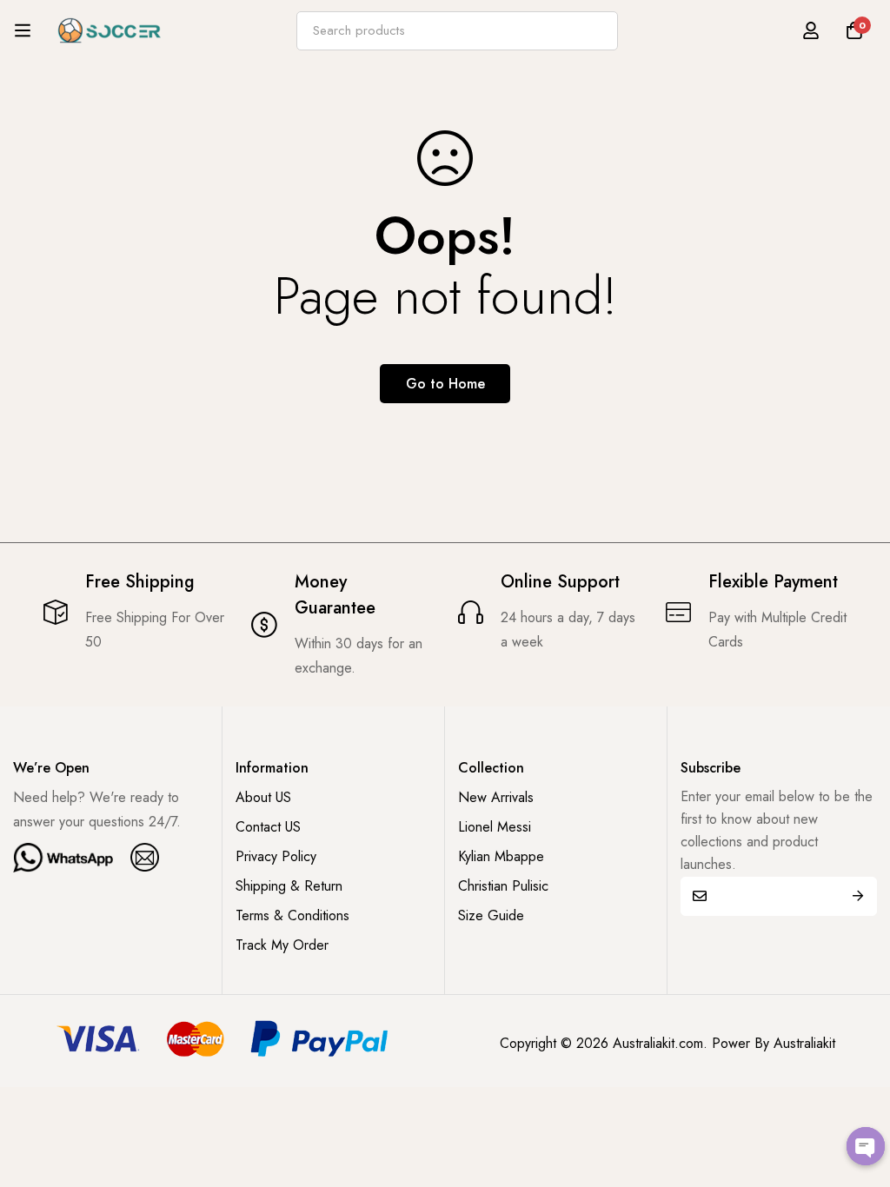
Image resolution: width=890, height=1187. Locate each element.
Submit (857, 896)
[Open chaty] (866, 1146)
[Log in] (811, 30)
